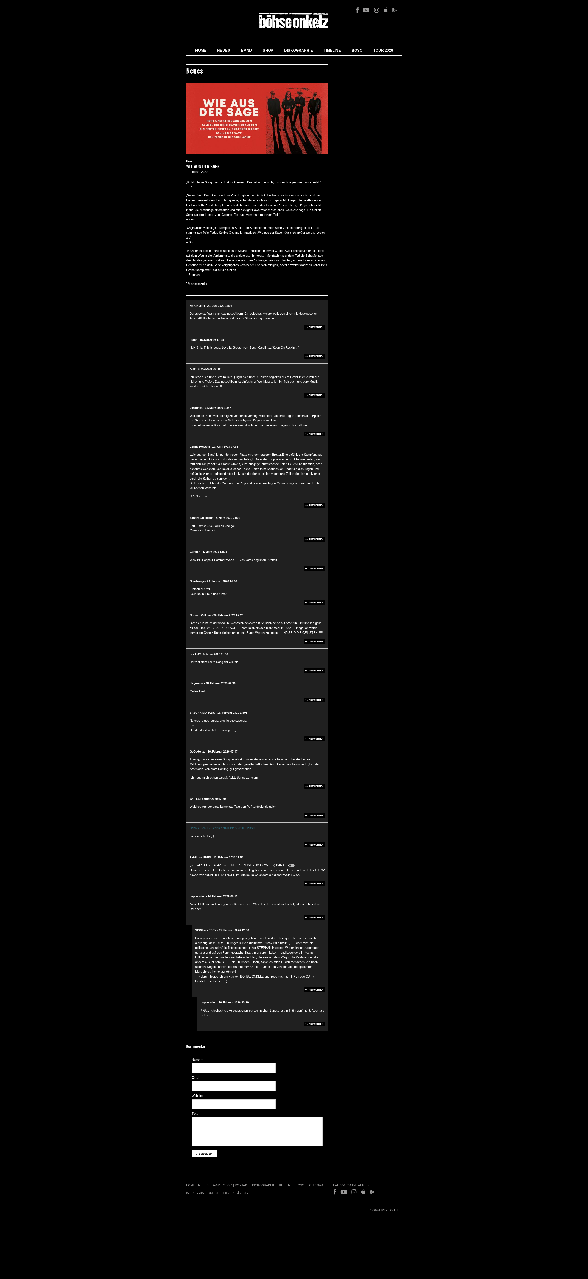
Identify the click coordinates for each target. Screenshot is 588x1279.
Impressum (195, 1193)
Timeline (332, 50)
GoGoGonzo (197, 751)
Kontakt (242, 1185)
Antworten (316, 327)
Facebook (357, 10)
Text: (195, 1113)
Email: (197, 1077)
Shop (268, 50)
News (189, 161)
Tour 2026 (383, 50)
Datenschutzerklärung (228, 1193)
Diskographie (298, 50)
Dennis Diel (197, 828)
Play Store (394, 10)
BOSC (357, 50)
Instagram (376, 10)
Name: (197, 1059)
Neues (223, 50)
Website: (198, 1095)
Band (246, 50)
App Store (385, 10)
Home (200, 50)
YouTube (366, 10)
